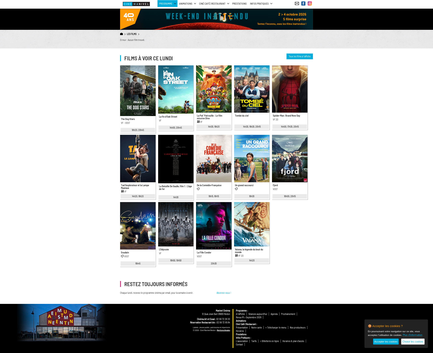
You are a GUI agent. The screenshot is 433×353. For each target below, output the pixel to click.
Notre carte (256, 327)
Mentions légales (223, 330)
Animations (241, 320)
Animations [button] (185, 3)
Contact (239, 344)
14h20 (252, 260)
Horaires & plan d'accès (293, 341)
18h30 (251, 196)
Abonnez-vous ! (223, 292)
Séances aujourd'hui (257, 314)
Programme (241, 310)
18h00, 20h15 (290, 196)
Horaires (240, 330)
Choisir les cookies (412, 341)
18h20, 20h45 (138, 130)
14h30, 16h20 (214, 126)
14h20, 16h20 (138, 196)
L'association (242, 341)
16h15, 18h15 (214, 196)
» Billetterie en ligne (269, 341)
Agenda (274, 314)
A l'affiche (240, 314)
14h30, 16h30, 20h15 (252, 126)
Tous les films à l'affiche (300, 56)
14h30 (175, 197)
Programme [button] (165, 3)
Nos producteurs (297, 327)
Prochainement (288, 314)
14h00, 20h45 (176, 127)
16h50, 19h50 (175, 260)
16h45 (137, 263)
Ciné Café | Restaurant (246, 324)
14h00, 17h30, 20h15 (290, 126)
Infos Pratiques (243, 337)
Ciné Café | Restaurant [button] (212, 3)
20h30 (214, 263)
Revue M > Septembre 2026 (248, 317)
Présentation (242, 327)
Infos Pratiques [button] (259, 3)
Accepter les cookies (385, 341)
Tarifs (254, 341)
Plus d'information (412, 335)
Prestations (239, 3)
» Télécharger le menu (275, 327)
